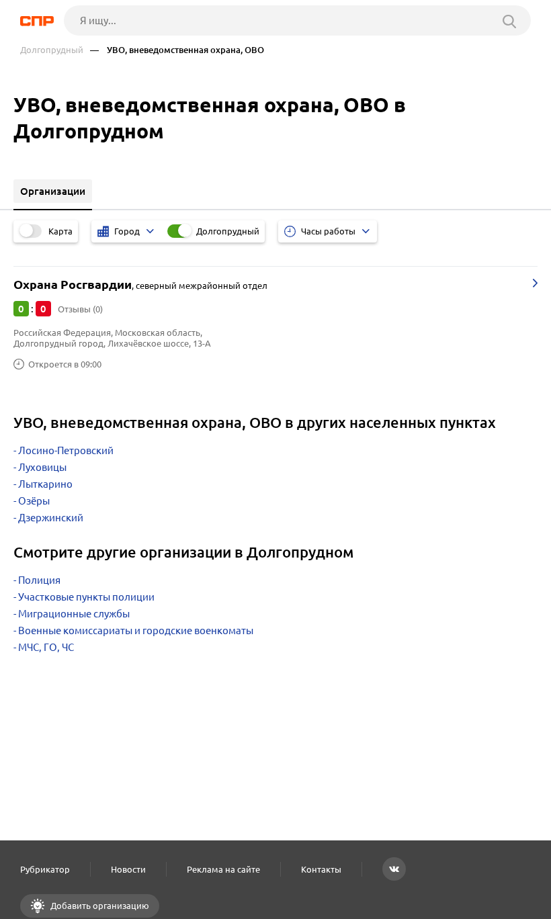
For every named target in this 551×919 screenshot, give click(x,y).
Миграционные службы (74, 614)
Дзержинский (50, 518)
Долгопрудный (51, 50)
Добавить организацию (98, 905)
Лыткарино (45, 484)
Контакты (321, 869)
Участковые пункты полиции (86, 597)
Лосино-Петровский (66, 450)
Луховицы (42, 467)
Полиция (39, 580)
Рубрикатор (45, 869)
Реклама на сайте (223, 869)
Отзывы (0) (80, 309)
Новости (128, 869)
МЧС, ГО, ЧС (46, 647)
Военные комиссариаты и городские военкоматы (135, 630)
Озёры (34, 501)
